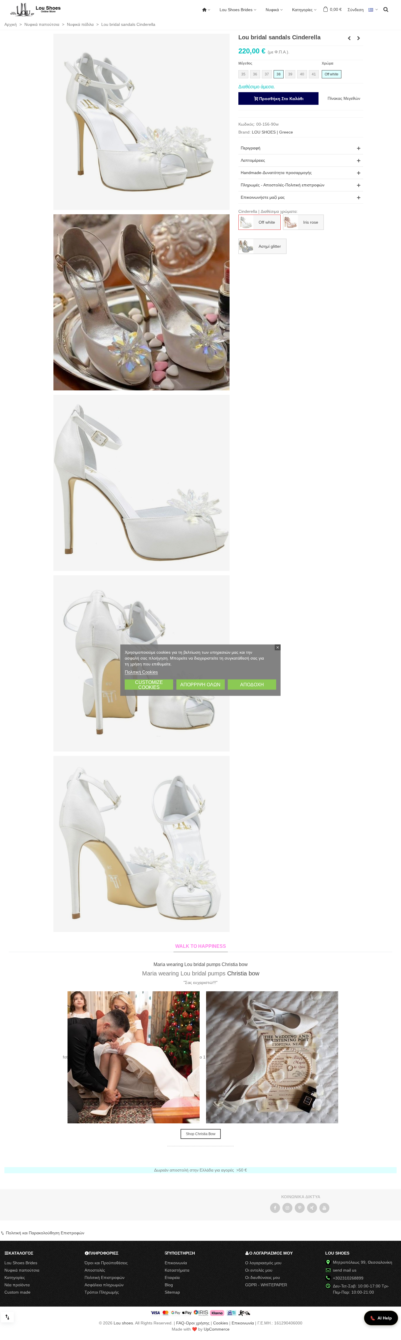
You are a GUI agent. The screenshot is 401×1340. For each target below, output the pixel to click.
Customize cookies (149, 685)
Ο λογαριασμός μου (263, 1262)
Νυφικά (272, 9)
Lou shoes (123, 1323)
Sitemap (172, 1292)
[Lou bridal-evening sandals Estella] (358, 38)
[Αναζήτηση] (385, 9)
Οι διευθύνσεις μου (262, 1277)
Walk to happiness (200, 946)
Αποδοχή (252, 684)
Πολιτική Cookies (141, 671)
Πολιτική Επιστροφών (104, 1277)
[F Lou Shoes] (275, 1208)
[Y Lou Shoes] (324, 1208)
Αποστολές (95, 1270)
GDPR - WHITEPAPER (266, 1284)
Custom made (17, 1292)
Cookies (220, 1323)
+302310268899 (348, 1278)
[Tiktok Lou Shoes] (312, 1208)
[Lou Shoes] (42, 9)
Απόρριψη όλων (200, 684)
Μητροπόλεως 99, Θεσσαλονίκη (362, 1262)
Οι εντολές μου (258, 1270)
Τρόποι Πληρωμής (102, 1292)
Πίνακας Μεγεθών (344, 98)
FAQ (180, 1323)
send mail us (344, 1270)
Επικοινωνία (176, 1262)
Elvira (224, 973)
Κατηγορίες (302, 9)
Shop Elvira (200, 1134)
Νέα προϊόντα (17, 1284)
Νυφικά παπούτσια (21, 1270)
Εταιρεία (172, 1277)
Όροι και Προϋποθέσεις (106, 1262)
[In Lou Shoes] (287, 1208)
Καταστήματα (177, 1270)
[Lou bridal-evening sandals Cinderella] (349, 38)
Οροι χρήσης (198, 1323)
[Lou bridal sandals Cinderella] (141, 121)
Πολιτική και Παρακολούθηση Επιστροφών (44, 1233)
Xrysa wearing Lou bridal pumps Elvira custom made (200, 964)
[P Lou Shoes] (300, 1208)
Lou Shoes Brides (236, 9)
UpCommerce (217, 1329)
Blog (169, 1284)
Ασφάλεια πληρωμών (104, 1284)
